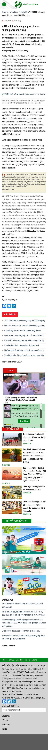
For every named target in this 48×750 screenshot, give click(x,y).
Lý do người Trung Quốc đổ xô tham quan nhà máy (21, 631)
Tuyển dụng (19, 660)
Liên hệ (34, 660)
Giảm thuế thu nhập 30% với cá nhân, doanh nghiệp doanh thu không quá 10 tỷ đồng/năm (23, 637)
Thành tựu (10, 660)
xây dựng (26, 118)
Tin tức (14, 12)
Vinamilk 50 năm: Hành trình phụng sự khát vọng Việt (24, 355)
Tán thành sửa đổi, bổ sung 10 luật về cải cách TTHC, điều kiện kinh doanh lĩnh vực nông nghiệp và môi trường (23, 613)
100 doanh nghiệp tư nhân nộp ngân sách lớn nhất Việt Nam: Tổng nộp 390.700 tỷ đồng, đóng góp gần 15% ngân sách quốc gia (24, 623)
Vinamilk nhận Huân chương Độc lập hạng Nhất (21, 345)
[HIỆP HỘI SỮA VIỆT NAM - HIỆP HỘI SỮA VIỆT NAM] (26, 4)
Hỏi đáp (27, 660)
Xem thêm (24, 421)
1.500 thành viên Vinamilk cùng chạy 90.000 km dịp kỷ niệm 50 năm (22, 605)
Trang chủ (5, 12)
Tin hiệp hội (23, 12)
